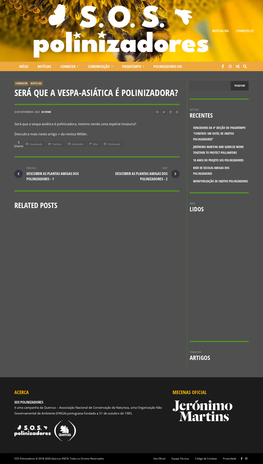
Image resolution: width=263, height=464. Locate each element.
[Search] (245, 66)
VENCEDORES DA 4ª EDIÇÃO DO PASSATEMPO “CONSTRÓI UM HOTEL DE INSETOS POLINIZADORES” (40, 261)
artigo (52, 134)
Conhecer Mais (80, 251)
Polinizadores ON (167, 66)
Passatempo (131, 66)
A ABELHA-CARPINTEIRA (226, 289)
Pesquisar (239, 85)
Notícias (44, 66)
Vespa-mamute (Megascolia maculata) (228, 231)
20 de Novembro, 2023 (27, 112)
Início (23, 66)
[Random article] (237, 66)
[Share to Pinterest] (177, 112)
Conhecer (67, 66)
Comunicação (99, 66)
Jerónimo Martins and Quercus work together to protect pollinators (96, 261)
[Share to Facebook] (157, 112)
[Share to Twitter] (163, 112)
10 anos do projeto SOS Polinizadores (145, 259)
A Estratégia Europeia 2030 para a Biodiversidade (232, 321)
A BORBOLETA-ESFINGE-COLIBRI (229, 258)
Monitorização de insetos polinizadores (220, 181)
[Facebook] (222, 66)
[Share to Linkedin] (170, 112)
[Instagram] (230, 66)
